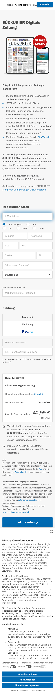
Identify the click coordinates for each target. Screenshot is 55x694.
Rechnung (27, 324)
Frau (10, 228)
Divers (25, 228)
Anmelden (44, 4)
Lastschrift (27, 317)
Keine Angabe (15, 224)
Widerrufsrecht (21, 472)
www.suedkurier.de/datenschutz (16, 512)
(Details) (38, 394)
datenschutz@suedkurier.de (30, 500)
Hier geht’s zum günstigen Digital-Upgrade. (24, 189)
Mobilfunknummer (12, 287)
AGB (40, 469)
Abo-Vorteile (44, 137)
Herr (34, 224)
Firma (41, 228)
